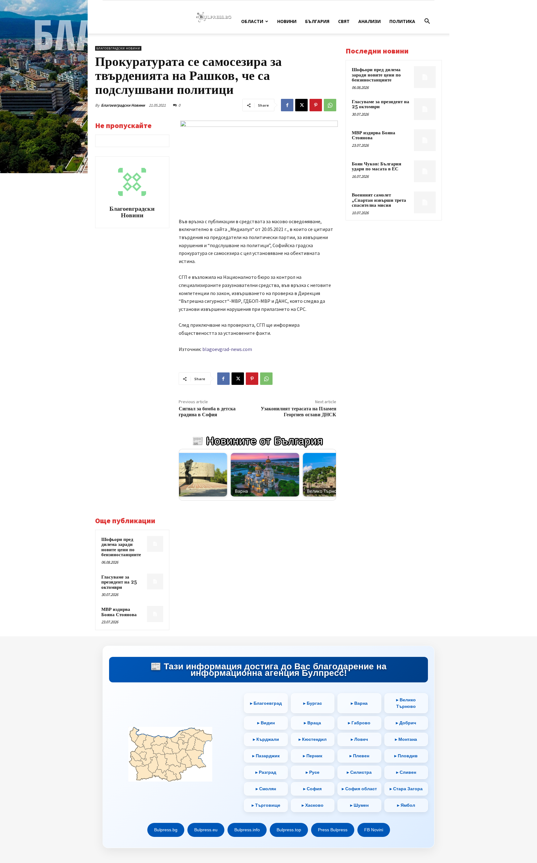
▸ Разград (265, 772)
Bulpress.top (289, 829)
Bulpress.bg (165, 829)
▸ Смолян (266, 788)
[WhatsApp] (330, 105)
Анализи (369, 21)
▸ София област (359, 788)
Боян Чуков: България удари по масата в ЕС (376, 166)
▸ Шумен (359, 805)
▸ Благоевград (266, 703)
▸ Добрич (406, 722)
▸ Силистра (359, 772)
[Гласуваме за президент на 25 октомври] (155, 582)
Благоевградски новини (118, 48)
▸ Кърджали (266, 739)
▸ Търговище (266, 805)
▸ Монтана (406, 739)
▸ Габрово (359, 722)
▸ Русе (312, 772)
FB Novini (373, 829)
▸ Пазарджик (266, 755)
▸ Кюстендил (313, 739)
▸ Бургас (312, 703)
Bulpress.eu (206, 829)
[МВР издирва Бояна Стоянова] (155, 614)
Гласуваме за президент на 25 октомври (119, 582)
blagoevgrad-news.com (227, 349)
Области (252, 21)
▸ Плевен (359, 755)
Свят (344, 21)
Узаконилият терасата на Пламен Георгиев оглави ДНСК (298, 412)
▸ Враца (312, 722)
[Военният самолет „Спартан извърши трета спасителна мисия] (425, 202)
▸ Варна (359, 703)
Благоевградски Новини (123, 105)
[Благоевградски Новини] (132, 182)
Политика (402, 21)
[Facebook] (287, 105)
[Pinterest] (316, 105)
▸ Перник (312, 755)
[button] (427, 22)
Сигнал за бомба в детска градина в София (207, 412)
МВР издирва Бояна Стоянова (119, 612)
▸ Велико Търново (406, 703)
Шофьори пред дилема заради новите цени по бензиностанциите (121, 547)
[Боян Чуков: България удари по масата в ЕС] (425, 171)
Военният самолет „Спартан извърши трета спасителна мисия (379, 200)
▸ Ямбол (406, 805)
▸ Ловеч (359, 739)
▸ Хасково (313, 805)
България (317, 21)
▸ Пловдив (406, 755)
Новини (286, 21)
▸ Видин (266, 722)
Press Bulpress (332, 829)
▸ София (312, 788)
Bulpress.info (247, 829)
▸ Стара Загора (406, 788)
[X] (301, 105)
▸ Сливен (406, 772)
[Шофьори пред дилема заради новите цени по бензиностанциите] (155, 544)
